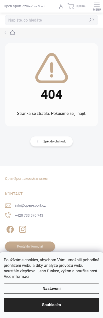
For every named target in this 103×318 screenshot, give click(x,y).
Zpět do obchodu (55, 141)
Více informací (16, 276)
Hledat (91, 20)
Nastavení (51, 288)
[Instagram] (22, 228)
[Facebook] (9, 228)
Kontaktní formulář (30, 246)
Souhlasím (51, 304)
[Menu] (96, 6)
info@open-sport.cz (30, 205)
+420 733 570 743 (29, 215)
